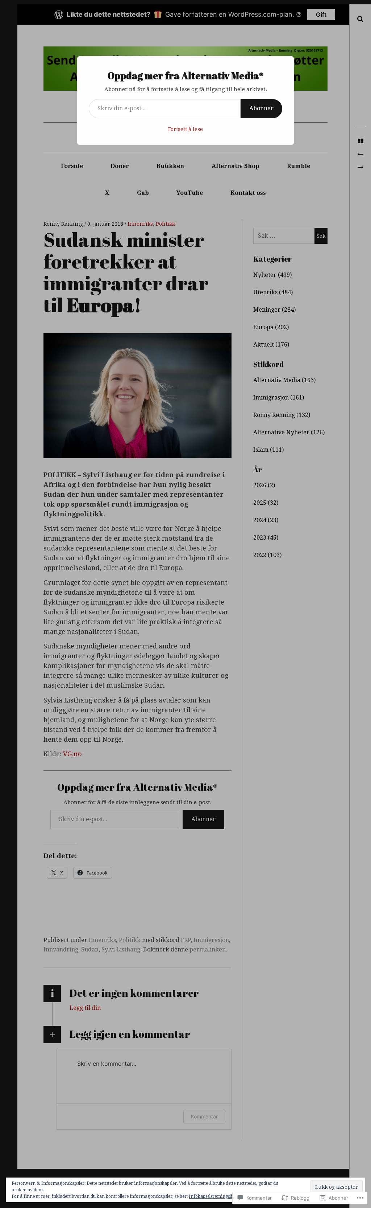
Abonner (261, 108)
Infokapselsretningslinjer (215, 1196)
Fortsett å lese (185, 129)
